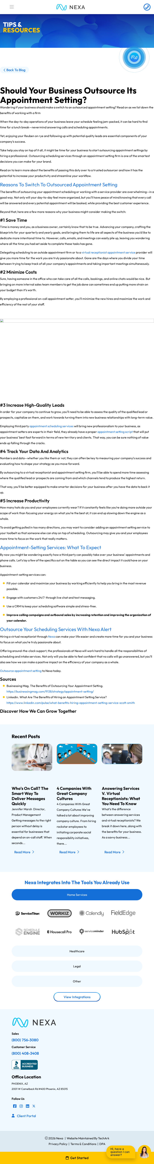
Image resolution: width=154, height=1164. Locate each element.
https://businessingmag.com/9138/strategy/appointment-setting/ (50, 691)
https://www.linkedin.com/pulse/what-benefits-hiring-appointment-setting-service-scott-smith (71, 703)
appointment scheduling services (51, 426)
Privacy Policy (58, 1144)
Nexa (51, 636)
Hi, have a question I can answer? (120, 1152)
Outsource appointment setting (21, 671)
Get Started (79, 1158)
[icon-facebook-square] (15, 1106)
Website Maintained (80, 1138)
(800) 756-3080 (25, 1040)
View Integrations (77, 997)
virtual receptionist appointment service (108, 252)
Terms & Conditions (83, 1144)
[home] (70, 7)
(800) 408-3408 (25, 1053)
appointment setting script (115, 432)
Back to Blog (15, 70)
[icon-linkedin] (27, 1106)
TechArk (103, 1138)
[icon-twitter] (33, 1106)
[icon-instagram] (21, 1106)
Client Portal (26, 1116)
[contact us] (147, 7)
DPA (102, 1144)
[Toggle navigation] (11, 7)
